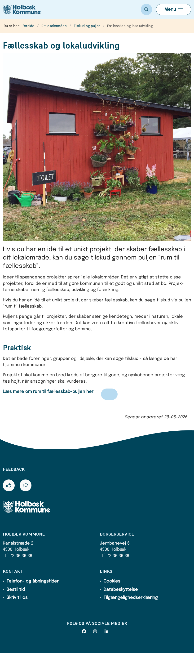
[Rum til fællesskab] (109, 394)
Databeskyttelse (121, 589)
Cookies (112, 581)
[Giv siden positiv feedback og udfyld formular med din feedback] (9, 485)
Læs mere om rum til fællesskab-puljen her (48, 391)
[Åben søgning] (146, 9)
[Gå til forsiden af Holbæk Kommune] (68, 9)
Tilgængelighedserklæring (131, 597)
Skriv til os (17, 597)
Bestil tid (16, 589)
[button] (173, 9)
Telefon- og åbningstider (33, 581)
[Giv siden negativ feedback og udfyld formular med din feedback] (25, 485)
